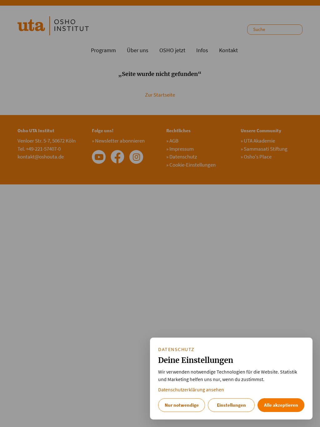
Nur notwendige (182, 405)
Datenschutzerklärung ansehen (191, 390)
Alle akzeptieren (281, 405)
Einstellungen (231, 405)
